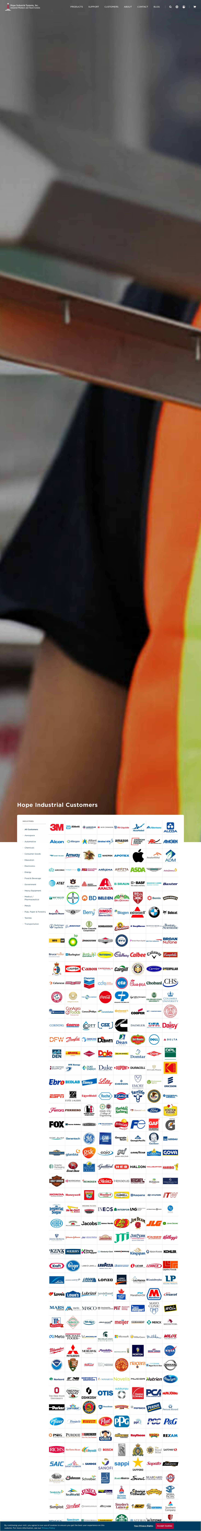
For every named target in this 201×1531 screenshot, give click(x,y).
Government (30, 884)
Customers (111, 7)
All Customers (31, 829)
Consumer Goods (33, 854)
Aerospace (30, 835)
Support (93, 7)
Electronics (30, 866)
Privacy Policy (48, 1528)
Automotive (30, 842)
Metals (28, 906)
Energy (28, 872)
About (128, 7)
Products (76, 7)
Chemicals (29, 848)
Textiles (28, 918)
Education (29, 860)
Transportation (32, 924)
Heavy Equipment (33, 891)
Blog (157, 7)
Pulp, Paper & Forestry (35, 912)
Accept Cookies (164, 1526)
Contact (142, 7)
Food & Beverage (33, 878)
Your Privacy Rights (143, 1526)
